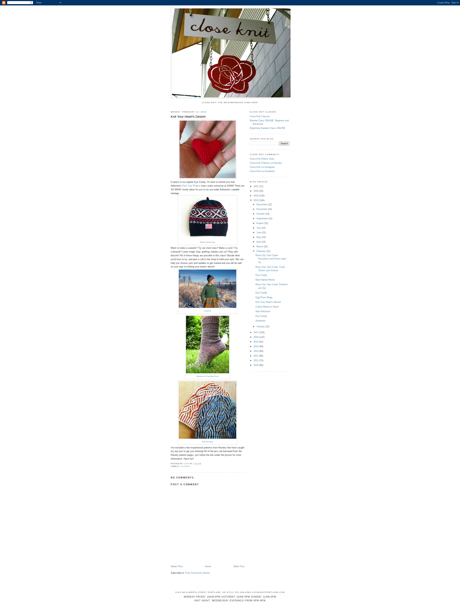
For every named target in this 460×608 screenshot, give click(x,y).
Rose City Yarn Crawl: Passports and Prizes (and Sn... (271, 259)
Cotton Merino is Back (267, 306)
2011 (256, 360)
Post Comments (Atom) (197, 573)
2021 (256, 186)
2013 (256, 351)
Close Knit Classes (260, 116)
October (260, 213)
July (258, 227)
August (260, 223)
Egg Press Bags (264, 297)
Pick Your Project (191, 185)
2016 (256, 337)
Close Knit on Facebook (262, 171)
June (259, 232)
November (262, 209)
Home (208, 566)
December (262, 204)
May (259, 237)
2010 (256, 365)
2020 (256, 191)
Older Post (238, 566)
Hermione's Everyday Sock (208, 376)
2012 (256, 355)
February (261, 251)
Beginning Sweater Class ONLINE (267, 128)
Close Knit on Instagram (262, 167)
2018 (256, 200)
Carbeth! (207, 311)
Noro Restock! (263, 311)
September (262, 218)
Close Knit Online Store (262, 158)
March (260, 246)
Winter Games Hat (207, 242)
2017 (256, 332)
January (260, 326)
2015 (256, 341)
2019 (256, 195)
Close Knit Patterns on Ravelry (266, 163)
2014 (256, 346)
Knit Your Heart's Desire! (268, 302)
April (259, 241)
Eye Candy (261, 275)
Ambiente (260, 320)
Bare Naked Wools (265, 279)
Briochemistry (207, 442)
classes (185, 466)
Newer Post (177, 566)
